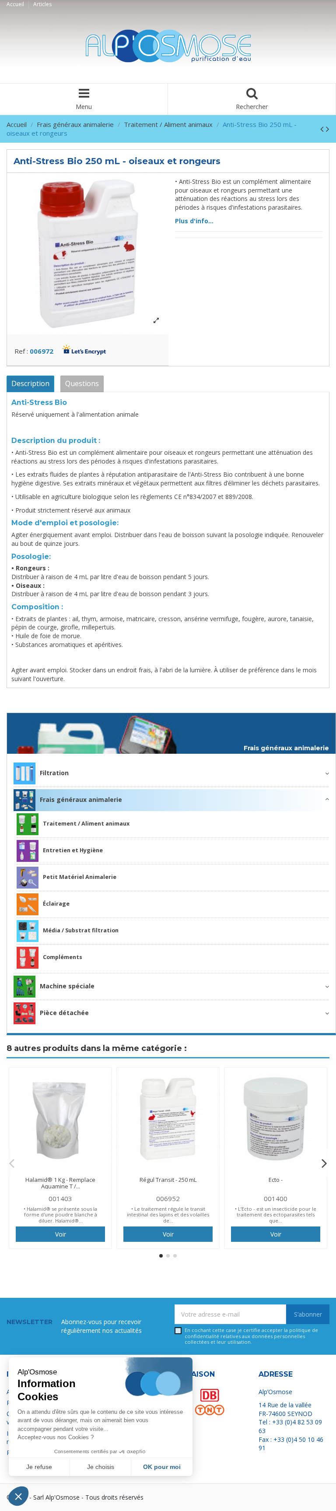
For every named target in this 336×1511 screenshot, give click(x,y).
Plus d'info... (194, 221)
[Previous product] (323, 129)
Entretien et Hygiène (73, 850)
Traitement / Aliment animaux (86, 823)
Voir (60, 1234)
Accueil (16, 4)
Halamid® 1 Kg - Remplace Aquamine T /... (60, 1183)
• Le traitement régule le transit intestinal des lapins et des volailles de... (168, 1214)
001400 (275, 1198)
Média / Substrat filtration (81, 930)
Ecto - (276, 1180)
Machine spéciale (67, 985)
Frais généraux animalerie (286, 748)
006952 (168, 1198)
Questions (82, 383)
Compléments (62, 957)
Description (30, 383)
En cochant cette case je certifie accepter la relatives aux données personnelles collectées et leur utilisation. (251, 1336)
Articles (42, 4)
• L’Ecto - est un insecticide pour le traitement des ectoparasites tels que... (275, 1214)
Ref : (21, 351)
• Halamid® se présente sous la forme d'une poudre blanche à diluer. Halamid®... (60, 1214)
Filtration (54, 772)
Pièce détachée (64, 1012)
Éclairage (56, 903)
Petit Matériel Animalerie (79, 877)
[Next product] (327, 129)
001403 (60, 1198)
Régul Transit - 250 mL (168, 1180)
